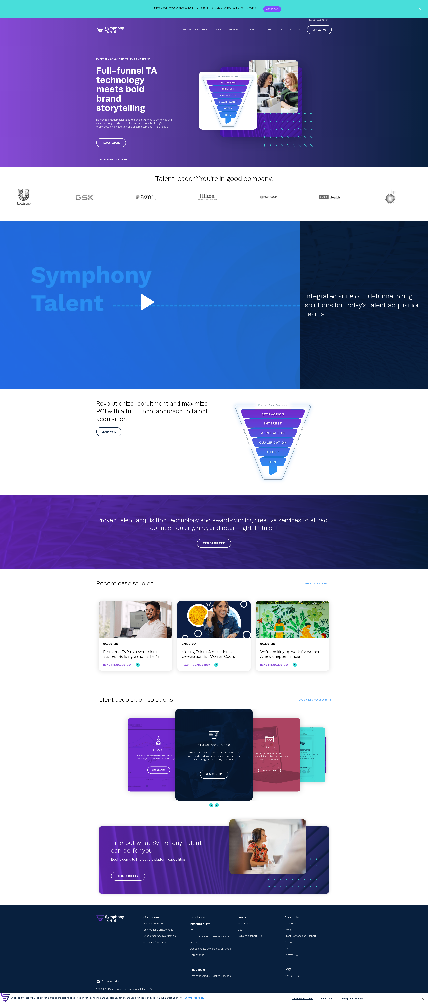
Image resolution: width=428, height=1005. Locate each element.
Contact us (319, 29)
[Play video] (150, 305)
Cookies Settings (302, 998)
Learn (270, 29)
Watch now (272, 9)
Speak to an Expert (214, 543)
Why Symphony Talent (195, 29)
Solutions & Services (227, 29)
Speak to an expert (128, 876)
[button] (211, 805)
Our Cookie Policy (194, 998)
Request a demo (111, 142)
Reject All (326, 998)
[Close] (422, 998)
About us (286, 29)
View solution (158, 770)
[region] (214, 999)
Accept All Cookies (352, 998)
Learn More (109, 431)
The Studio (253, 29)
